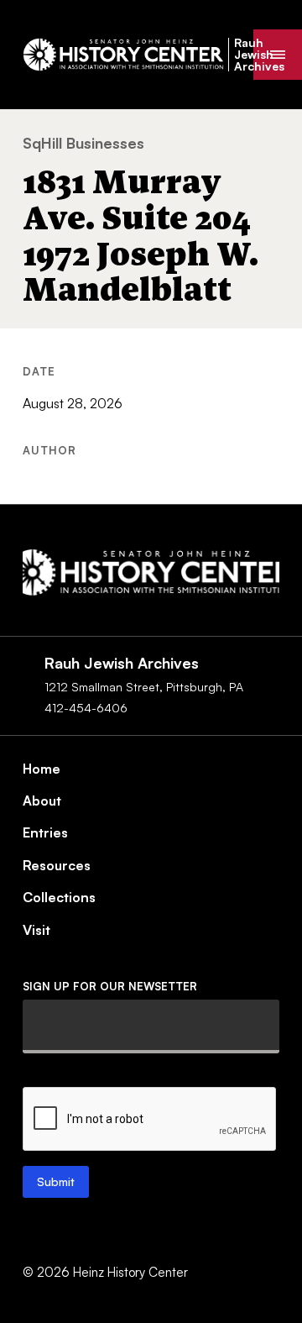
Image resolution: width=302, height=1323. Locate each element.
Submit (56, 1181)
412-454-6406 (86, 708)
